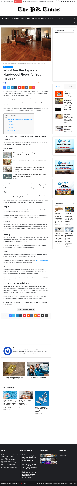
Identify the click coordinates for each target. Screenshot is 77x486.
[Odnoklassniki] (30, 87)
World (3, 23)
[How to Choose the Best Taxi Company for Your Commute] (59, 101)
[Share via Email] (42, 315)
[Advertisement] (26, 331)
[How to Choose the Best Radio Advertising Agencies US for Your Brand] (54, 459)
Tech (51, 18)
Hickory (12, 126)
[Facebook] (4, 87)
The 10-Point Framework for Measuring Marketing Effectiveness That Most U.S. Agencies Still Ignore (69, 239)
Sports (47, 18)
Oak (11, 121)
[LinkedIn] (12, 87)
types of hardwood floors (26, 309)
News (42, 18)
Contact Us (53, 483)
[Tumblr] (15, 87)
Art (3, 18)
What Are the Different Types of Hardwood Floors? (20, 119)
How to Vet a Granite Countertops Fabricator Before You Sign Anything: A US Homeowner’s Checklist (26, 403)
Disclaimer (65, 483)
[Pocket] (33, 87)
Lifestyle (37, 18)
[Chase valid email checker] (59, 110)
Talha (7, 83)
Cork (12, 129)
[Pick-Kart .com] (38, 9)
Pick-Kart (24, 483)
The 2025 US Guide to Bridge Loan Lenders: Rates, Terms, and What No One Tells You (59, 237)
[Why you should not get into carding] (59, 94)
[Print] (46, 315)
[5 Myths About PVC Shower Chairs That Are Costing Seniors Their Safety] (42, 398)
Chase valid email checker (68, 108)
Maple (12, 122)
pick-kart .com (72, 483)
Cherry (12, 124)
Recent (70, 86)
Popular (58, 86)
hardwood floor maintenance (21, 186)
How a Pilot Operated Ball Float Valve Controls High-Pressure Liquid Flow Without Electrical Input (45, 1)
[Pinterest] (19, 87)
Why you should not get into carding (68, 93)
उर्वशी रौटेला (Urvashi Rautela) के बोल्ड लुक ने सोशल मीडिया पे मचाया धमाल (68, 118)
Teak (12, 127)
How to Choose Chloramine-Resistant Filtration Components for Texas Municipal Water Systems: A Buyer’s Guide (9, 404)
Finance (23, 18)
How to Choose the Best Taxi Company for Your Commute (68, 101)
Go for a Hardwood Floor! (14, 130)
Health (29, 18)
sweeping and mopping (42, 260)
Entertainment (16, 18)
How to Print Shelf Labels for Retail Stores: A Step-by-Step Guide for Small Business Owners (69, 218)
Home (5, 63)
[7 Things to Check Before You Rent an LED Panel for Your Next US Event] (48, 462)
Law (33, 18)
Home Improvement (13, 63)
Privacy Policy (59, 483)
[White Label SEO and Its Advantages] (59, 128)
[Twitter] (8, 87)
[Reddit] (23, 87)
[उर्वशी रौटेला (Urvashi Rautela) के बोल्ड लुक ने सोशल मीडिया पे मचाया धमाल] (59, 116)
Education (8, 18)
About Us (47, 483)
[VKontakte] (26, 87)
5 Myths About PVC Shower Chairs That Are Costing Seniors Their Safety (41, 409)
